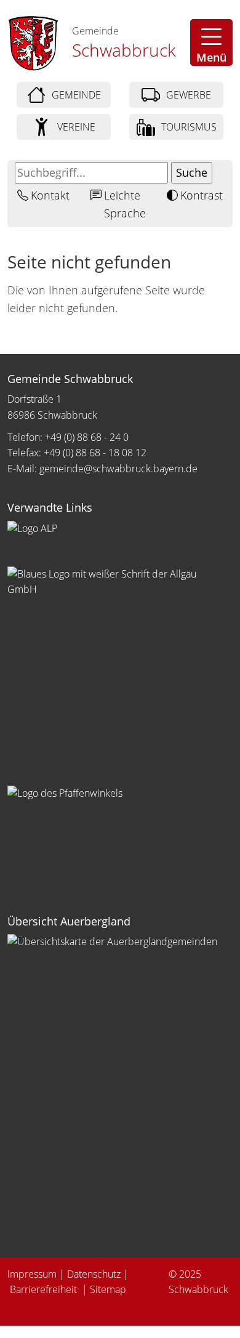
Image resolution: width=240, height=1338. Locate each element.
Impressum (32, 1274)
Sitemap (108, 1289)
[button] (211, 42)
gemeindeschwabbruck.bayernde (118, 468)
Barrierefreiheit (44, 1289)
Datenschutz (94, 1274)
